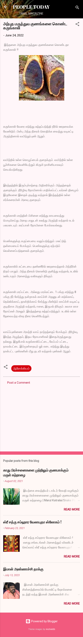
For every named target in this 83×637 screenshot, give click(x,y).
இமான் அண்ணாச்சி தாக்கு (23, 569)
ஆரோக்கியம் (21, 368)
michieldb (50, 629)
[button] (77, 25)
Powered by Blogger (44, 621)
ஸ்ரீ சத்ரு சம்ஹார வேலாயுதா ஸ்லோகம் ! (32, 521)
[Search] (77, 8)
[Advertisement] (41, 416)
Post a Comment (18, 382)
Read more (72, 509)
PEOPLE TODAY (31, 7)
